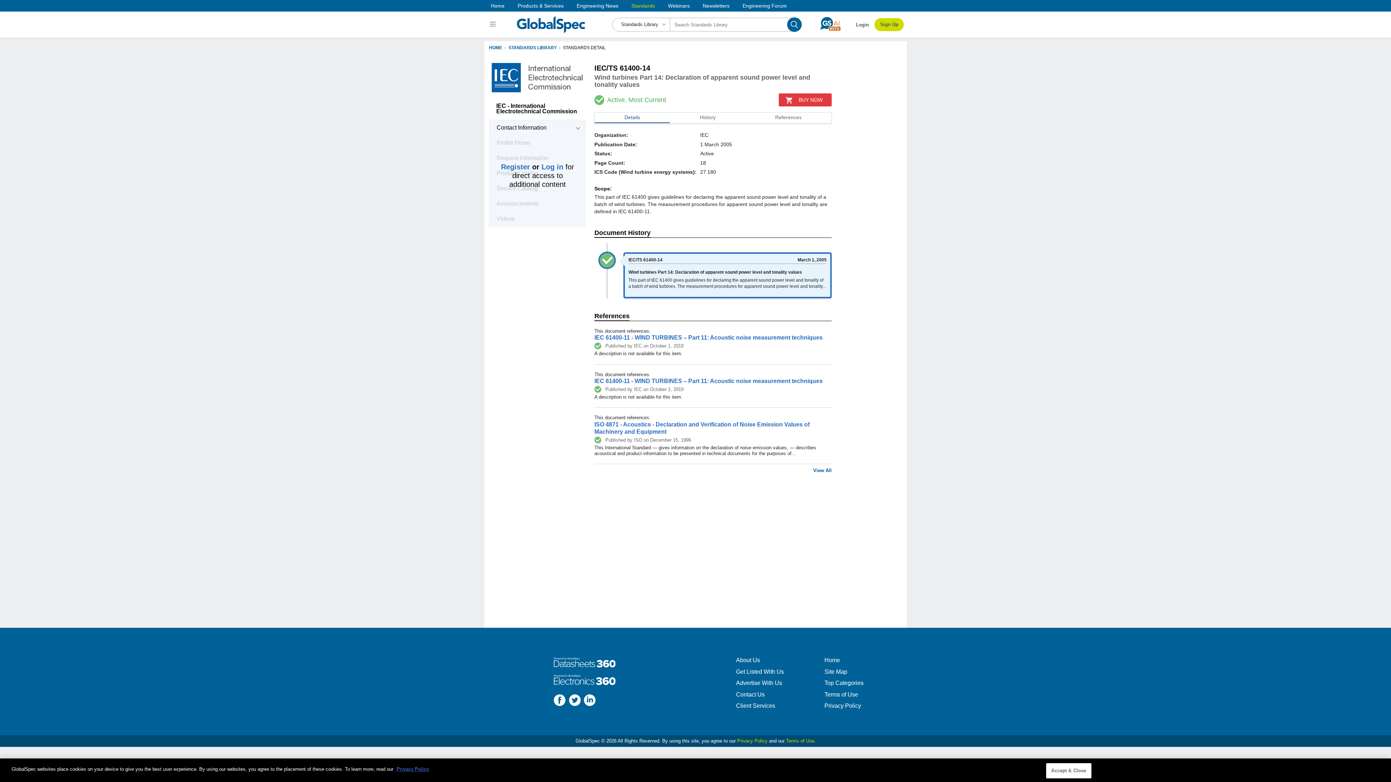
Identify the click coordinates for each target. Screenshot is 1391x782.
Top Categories (844, 683)
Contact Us (750, 694)
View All (822, 470)
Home (498, 6)
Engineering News (597, 6)
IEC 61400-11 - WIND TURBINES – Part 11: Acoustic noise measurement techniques (708, 338)
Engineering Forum (765, 6)
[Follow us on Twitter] (575, 701)
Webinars (679, 6)
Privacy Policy (842, 706)
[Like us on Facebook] (559, 701)
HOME (495, 47)
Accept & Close (1068, 770)
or (532, 167)
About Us (748, 660)
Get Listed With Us (760, 672)
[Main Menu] (494, 24)
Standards (643, 6)
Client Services (755, 706)
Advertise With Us (759, 683)
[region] (695, 770)
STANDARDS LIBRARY (533, 47)
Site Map (835, 672)
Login (862, 25)
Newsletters (716, 6)
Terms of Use (841, 694)
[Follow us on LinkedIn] (590, 701)
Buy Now (811, 100)
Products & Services (541, 6)
